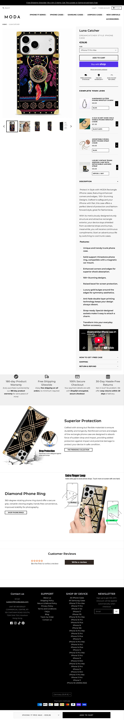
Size (80, 46)
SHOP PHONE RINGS (16, 512)
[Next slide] (71, 126)
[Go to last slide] (4, 126)
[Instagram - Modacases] (15, 623)
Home (4, 24)
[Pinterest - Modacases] (23, 623)
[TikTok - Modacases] (19, 623)
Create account (104, 8)
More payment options (98, 69)
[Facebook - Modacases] (11, 623)
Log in (94, 8)
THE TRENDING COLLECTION (78, 450)
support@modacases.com (17, 602)
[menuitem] (12, 126)
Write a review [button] (79, 562)
